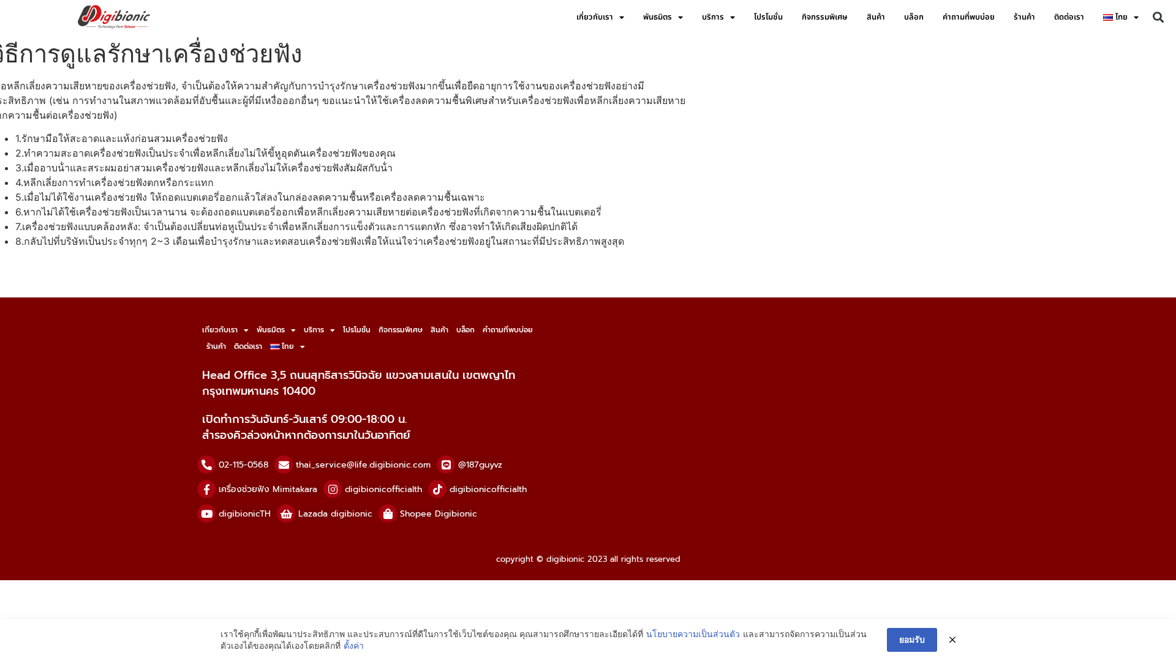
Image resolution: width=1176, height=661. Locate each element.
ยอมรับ (912, 639)
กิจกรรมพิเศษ (825, 17)
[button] (1158, 17)
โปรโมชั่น (768, 17)
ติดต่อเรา (1069, 17)
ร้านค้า (1024, 17)
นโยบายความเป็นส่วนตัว (693, 634)
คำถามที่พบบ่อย (969, 17)
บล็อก (914, 17)
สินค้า (876, 17)
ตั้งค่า (354, 645)
